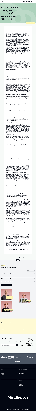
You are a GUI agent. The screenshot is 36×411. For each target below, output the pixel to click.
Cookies (21, 409)
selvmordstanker (19, 228)
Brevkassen (3, 265)
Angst (2, 325)
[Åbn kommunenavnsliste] (17, 345)
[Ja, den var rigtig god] (16, 259)
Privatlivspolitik (9, 409)
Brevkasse (2, 370)
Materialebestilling (21, 370)
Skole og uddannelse (22, 329)
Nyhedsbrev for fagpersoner (23, 369)
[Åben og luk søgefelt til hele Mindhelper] (32, 1)
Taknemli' (2, 381)
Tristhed (2, 329)
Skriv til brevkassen (5, 284)
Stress (20, 325)
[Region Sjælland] (25, 357)
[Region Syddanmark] (32, 357)
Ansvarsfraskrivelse (16, 409)
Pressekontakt (21, 381)
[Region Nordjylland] (18, 357)
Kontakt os (20, 380)
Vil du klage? (21, 385)
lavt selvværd (15, 119)
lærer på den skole (21, 220)
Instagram (20, 384)
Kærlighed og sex (4, 327)
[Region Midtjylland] (11, 357)
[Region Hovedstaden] (4, 357)
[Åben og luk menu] (34, 1)
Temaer (2, 369)
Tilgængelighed (26, 409)
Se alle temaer (31, 324)
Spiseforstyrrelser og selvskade (24, 327)
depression (15, 85)
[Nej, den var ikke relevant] (19, 259)
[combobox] (9, 345)
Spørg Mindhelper (26, 1)
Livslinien (17, 234)
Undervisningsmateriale (22, 373)
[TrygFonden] (18, 361)
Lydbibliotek (2, 373)
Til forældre (2, 374)
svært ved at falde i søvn (24, 181)
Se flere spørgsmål (30, 270)
